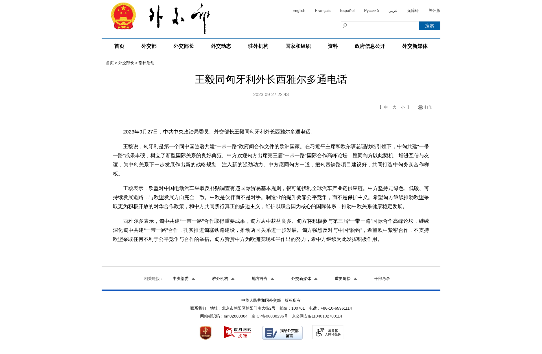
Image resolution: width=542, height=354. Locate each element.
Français (323, 10)
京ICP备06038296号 (270, 316)
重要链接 (343, 278)
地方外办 (260, 278)
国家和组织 (298, 46)
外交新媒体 (415, 46)
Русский (371, 10)
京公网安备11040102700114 (317, 316)
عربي (392, 10)
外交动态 (221, 46)
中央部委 (181, 278)
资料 (333, 46)
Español (347, 10)
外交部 (149, 46)
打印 (428, 107)
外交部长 (184, 46)
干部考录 (382, 278)
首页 (119, 46)
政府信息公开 (370, 46)
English (298, 10)
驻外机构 (258, 46)
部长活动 (146, 63)
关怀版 (434, 10)
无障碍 (413, 10)
